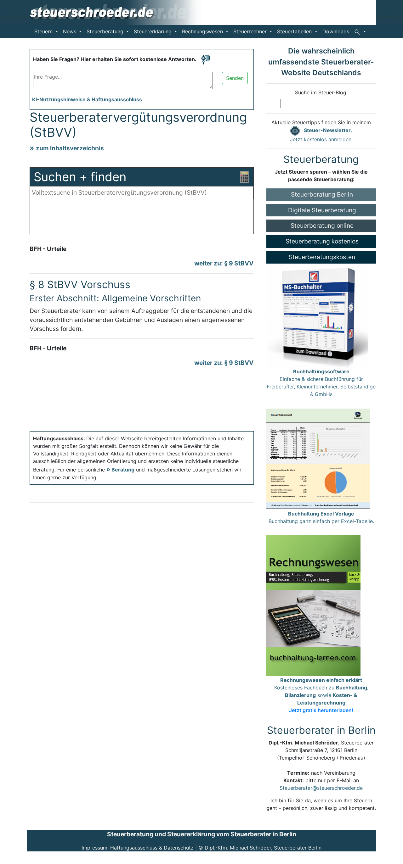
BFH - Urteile (48, 249)
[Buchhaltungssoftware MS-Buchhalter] (317, 315)
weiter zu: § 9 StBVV (223, 263)
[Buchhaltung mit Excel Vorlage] (318, 458)
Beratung (122, 469)
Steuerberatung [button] (106, 31)
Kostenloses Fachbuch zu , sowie (321, 695)
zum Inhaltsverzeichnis (70, 148)
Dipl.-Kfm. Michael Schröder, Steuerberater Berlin (263, 847)
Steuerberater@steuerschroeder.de (321, 788)
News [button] (70, 31)
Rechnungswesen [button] (203, 31)
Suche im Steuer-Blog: (321, 92)
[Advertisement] (141, 218)
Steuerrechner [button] (250, 31)
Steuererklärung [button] (153, 31)
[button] (360, 31)
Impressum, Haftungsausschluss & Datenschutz (138, 847)
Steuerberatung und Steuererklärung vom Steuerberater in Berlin (201, 834)
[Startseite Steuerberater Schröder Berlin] (120, 12)
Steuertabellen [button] (295, 31)
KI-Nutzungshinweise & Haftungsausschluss (87, 99)
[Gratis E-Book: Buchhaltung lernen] (313, 605)
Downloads (335, 31)
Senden (235, 78)
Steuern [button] (44, 31)
